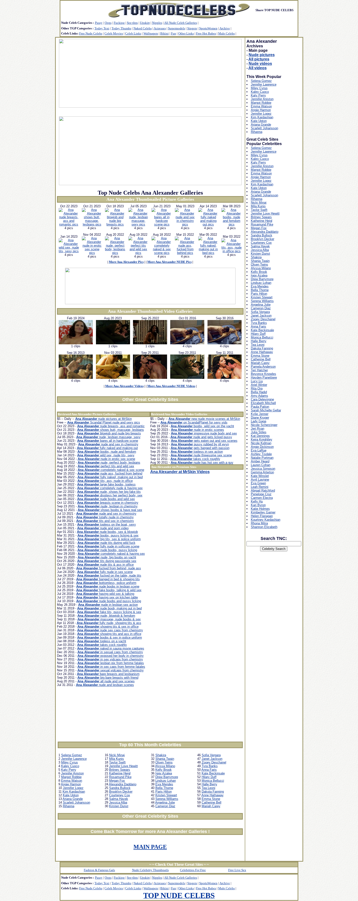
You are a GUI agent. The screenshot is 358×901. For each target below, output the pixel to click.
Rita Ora (257, 388)
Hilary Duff (209, 777)
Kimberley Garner (263, 512)
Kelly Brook (163, 769)
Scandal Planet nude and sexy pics (103, 422)
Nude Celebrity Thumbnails (150, 870)
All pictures (258, 59)
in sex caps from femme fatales (111, 666)
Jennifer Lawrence (74, 759)
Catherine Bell (211, 802)
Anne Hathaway (212, 795)
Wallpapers (150, 33)
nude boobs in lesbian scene (107, 586)
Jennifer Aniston (72, 773)
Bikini (164, 33)
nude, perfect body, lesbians (109, 462)
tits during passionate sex (106, 561)
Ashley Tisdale (261, 454)
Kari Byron (258, 505)
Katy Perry (68, 769)
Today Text (101, 28)
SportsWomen (208, 28)
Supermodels (176, 28)
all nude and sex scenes (106, 681)
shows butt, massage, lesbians (110, 430)
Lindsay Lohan (165, 780)
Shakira (160, 755)
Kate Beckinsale (213, 773)
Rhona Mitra (259, 523)
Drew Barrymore (166, 777)
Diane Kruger (260, 417)
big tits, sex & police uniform (109, 539)
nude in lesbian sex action (108, 604)
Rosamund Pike (120, 777)
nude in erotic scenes (197, 430)
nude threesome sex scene (201, 455)
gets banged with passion (200, 448)
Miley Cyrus (69, 762)
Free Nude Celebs (90, 33)
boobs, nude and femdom (106, 451)
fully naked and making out (107, 448)
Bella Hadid (259, 392)
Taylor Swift (117, 762)
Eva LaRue (258, 450)
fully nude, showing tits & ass (109, 623)
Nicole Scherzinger (264, 425)
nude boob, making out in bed (109, 608)
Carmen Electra (262, 498)
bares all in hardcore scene (107, 440)
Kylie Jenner (259, 414)
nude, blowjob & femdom (106, 615)
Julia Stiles (258, 432)
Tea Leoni (208, 788)
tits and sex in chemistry (105, 521)
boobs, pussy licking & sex (108, 535)
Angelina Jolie (165, 802)
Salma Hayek (118, 799)
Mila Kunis (116, 759)
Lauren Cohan (260, 465)
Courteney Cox (119, 795)
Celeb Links (133, 33)
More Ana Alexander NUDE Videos (171, 386)
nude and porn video (103, 528)
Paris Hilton (163, 791)
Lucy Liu (257, 381)
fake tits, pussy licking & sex (109, 612)
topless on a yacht (101, 641)
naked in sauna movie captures (110, 648)
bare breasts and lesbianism (108, 674)
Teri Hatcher (259, 370)
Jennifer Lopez (73, 788)
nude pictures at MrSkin (103, 419)
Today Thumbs (121, 28)
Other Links (186, 33)
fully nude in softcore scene (108, 546)
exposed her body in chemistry (110, 656)
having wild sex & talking (105, 594)
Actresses (160, 28)
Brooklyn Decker (120, 791)
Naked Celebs (142, 28)
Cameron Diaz (165, 806)
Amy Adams (259, 396)
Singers (192, 28)
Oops (108, 23)
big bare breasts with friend (107, 677)
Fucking (119, 23)
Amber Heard (260, 461)
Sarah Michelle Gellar (266, 410)
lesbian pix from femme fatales (110, 663)
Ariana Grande (73, 799)
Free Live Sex (237, 870)
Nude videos (260, 63)
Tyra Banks (210, 766)
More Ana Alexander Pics (126, 262)
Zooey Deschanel (214, 762)
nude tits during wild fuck (106, 543)
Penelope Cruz (261, 494)
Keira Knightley (261, 439)
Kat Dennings (260, 436)
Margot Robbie (71, 777)
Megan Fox (117, 780)
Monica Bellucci (213, 780)
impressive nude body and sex (204, 433)
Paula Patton (260, 406)
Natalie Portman (262, 457)
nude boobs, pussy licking (107, 550)
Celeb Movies (113, 33)
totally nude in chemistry (105, 517)
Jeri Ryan (257, 428)
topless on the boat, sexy (106, 524)
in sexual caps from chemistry (110, 652)
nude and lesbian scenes (105, 685)
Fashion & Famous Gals (99, 870)
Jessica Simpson (263, 468)
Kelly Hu (257, 501)
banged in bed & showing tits (108, 579)
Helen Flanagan (262, 516)
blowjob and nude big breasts (109, 433)
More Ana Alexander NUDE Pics (169, 262)
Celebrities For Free (193, 870)
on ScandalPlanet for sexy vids (193, 422)
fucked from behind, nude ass (108, 568)
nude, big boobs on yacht (107, 557)
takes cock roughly (102, 645)
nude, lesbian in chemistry (108, 506)
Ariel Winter (259, 385)
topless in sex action (197, 451)
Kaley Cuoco (70, 766)
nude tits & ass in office (105, 564)
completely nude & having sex (110, 488)
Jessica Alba (118, 802)
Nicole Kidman (261, 443)
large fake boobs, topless (106, 484)
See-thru (132, 23)
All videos (257, 68)
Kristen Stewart (166, 795)
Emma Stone (211, 799)
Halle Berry (209, 784)
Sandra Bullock (120, 788)
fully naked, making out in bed (110, 477)
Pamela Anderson (263, 366)
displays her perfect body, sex (109, 495)
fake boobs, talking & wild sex (108, 590)
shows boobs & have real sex (110, 510)
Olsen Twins (164, 762)
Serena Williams (166, 799)
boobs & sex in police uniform (109, 637)
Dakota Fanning (213, 791)
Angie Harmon (71, 784)
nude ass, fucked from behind (109, 473)
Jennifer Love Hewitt (123, 766)
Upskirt (145, 23)
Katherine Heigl (120, 773)
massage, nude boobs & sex (109, 619)
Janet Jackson (212, 759)
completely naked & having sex (111, 553)
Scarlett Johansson (76, 802)
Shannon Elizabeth (264, 527)
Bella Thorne (164, 788)
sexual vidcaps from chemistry (110, 670)
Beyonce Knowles (263, 374)
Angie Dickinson (262, 447)
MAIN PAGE (150, 847)
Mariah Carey (211, 806)
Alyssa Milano (165, 766)
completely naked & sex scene (111, 470)
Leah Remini (259, 487)
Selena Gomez (71, 755)
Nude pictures (262, 55)
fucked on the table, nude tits (109, 575)
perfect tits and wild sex (106, 466)
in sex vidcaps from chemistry (110, 659)
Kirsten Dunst (118, 806)
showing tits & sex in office (108, 626)
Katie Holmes (260, 509)
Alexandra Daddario (122, 784)
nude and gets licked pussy (201, 437)
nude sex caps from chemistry (110, 630)
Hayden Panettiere (264, 377)
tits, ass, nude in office (105, 481)
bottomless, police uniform (106, 583)
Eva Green (258, 483)
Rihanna (68, 806)
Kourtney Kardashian (265, 519)
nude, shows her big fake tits (109, 492)
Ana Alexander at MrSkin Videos (180, 472)
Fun (173, 33)
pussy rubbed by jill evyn (200, 444)
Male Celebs (226, 33)
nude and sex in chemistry (108, 444)
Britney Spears (119, 769)
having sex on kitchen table (107, 597)
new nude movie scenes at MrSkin (204, 419)
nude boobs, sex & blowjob (107, 532)
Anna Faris (209, 769)
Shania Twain (164, 759)
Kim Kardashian (74, 791)
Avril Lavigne (260, 479)
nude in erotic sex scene (106, 459)
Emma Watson (71, 780)
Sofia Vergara (211, 755)
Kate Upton (71, 795)
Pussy (99, 23)
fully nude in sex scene (105, 572)
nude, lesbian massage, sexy (108, 437)
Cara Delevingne (262, 399)
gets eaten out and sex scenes (204, 440)
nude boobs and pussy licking (108, 601)
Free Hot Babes (206, 33)
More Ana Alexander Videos (124, 386)
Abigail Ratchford (263, 490)
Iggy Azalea (163, 773)
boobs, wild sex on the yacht (202, 426)
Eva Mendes (164, 784)
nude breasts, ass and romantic (111, 426)
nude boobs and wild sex (106, 499)
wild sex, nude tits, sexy (105, 455)
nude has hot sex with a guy (202, 462)
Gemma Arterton (262, 472)
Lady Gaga (258, 421)
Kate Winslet (260, 476)
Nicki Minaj (117, 755)
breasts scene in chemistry (107, 502)
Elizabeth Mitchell (263, 403)
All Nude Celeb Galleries (180, 23)
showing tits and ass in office (109, 634)
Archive (224, 28)
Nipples (157, 23)
